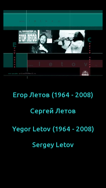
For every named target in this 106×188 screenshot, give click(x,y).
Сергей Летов (53, 111)
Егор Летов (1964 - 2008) (53, 95)
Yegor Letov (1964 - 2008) (53, 129)
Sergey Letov (53, 145)
